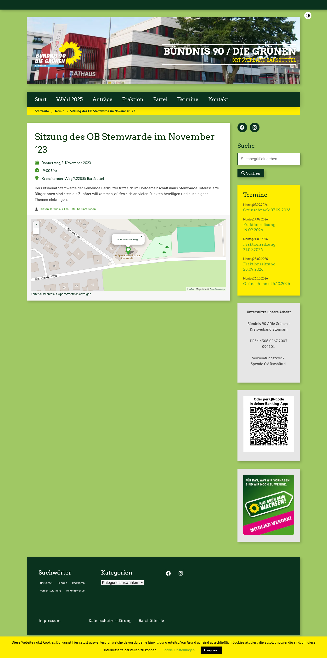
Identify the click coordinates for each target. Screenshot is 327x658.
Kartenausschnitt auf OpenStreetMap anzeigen (61, 294)
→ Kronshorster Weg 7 (128, 239)
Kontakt (218, 99)
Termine (187, 99)
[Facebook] (242, 128)
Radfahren (78, 583)
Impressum (50, 620)
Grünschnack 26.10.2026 (266, 283)
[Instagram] (254, 128)
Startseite (42, 111)
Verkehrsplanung (50, 590)
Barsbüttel (46, 583)
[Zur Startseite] (58, 67)
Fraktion (132, 99)
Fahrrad (62, 583)
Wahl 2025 (69, 99)
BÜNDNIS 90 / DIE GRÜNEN (230, 51)
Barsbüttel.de (151, 620)
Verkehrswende (75, 590)
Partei (160, 99)
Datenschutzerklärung (110, 620)
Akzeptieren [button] (211, 650)
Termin (59, 111)
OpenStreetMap (217, 289)
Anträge (103, 99)
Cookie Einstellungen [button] (179, 650)
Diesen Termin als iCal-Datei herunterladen (68, 209)
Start (41, 99)
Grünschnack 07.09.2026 (267, 210)
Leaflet (190, 289)
